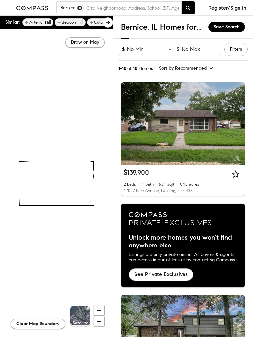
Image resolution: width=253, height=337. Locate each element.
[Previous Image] (129, 123)
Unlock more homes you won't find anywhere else (180, 241)
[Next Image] (237, 123)
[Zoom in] (99, 310)
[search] (188, 7)
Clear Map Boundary (37, 323)
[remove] (79, 8)
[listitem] (37, 22)
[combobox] (132, 8)
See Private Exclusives (161, 274)
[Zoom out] (99, 321)
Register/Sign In (227, 8)
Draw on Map (85, 42)
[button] (8, 7)
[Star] (235, 174)
